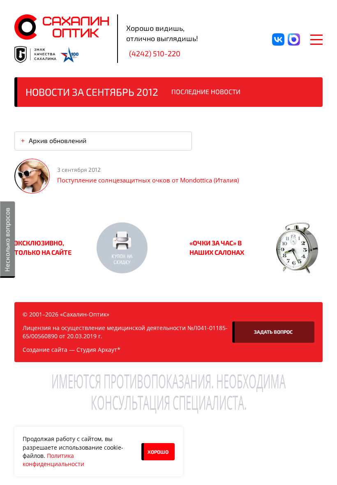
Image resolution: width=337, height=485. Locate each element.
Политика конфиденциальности (53, 460)
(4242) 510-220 (154, 53)
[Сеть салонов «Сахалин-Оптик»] (61, 27)
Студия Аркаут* (98, 349)
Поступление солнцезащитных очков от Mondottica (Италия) (148, 180)
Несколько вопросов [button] (7, 240)
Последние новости (205, 91)
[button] (122, 247)
